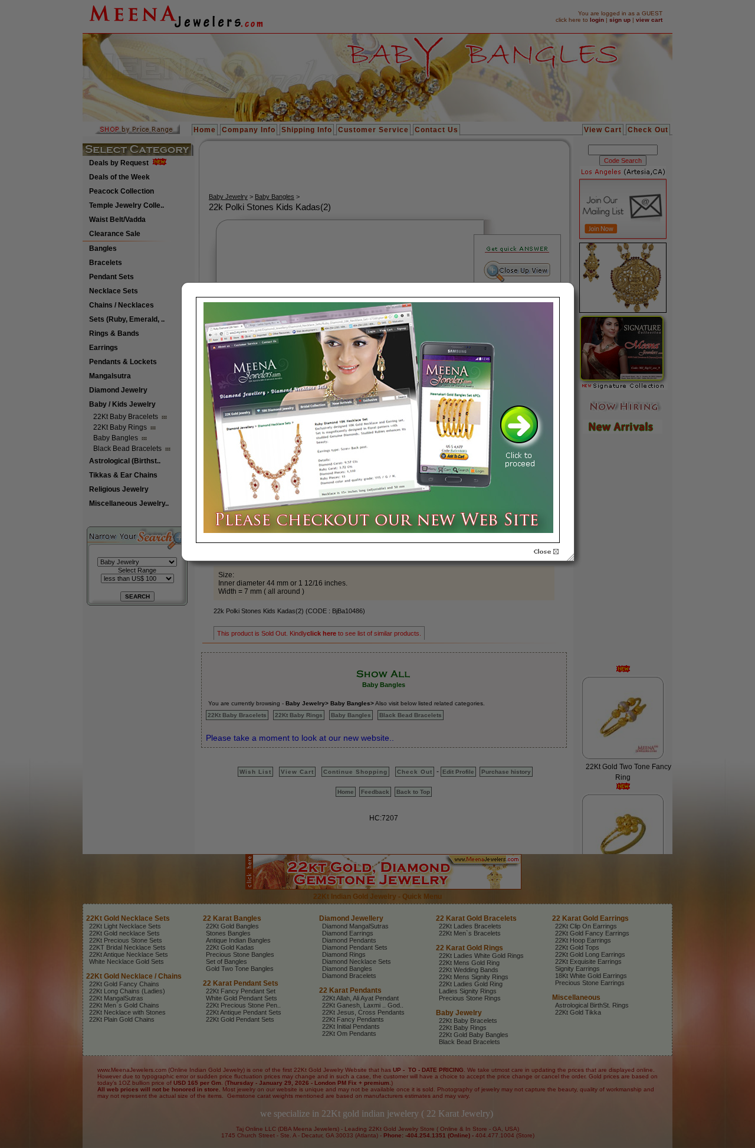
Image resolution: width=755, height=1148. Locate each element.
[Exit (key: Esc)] (546, 552)
